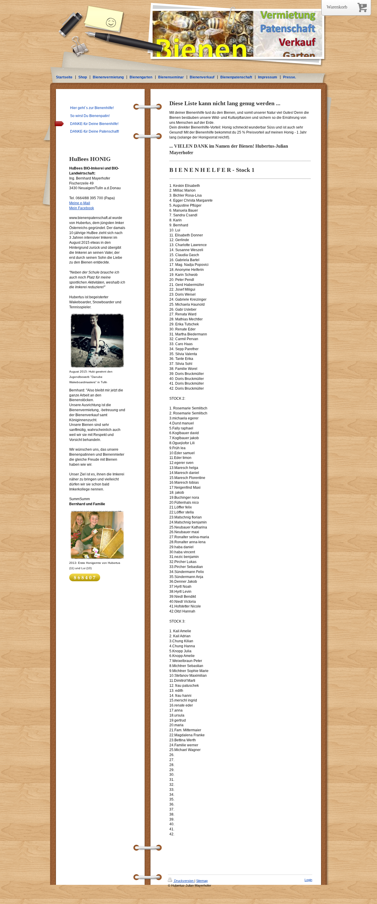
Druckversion (183, 880)
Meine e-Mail (79, 203)
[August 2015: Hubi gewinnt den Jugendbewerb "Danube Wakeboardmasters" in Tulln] (97, 340)
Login (308, 880)
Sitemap (202, 880)
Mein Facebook (81, 208)
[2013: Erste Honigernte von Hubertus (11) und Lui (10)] (97, 535)
